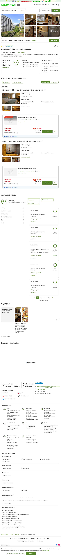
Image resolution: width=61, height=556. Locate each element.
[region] (30, 551)
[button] (8, 5)
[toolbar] (29, 10)
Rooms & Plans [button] (13, 40)
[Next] (58, 319)
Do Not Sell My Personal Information (15, 553)
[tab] (45, 82)
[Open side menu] (58, 5)
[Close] (58, 549)
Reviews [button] (20, 40)
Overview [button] (4, 40)
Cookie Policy (45, 550)
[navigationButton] (34, 297)
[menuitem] (40, 5)
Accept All (31, 553)
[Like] (55, 46)
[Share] (58, 45)
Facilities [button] (34, 40)
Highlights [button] (27, 40)
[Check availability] (55, 131)
